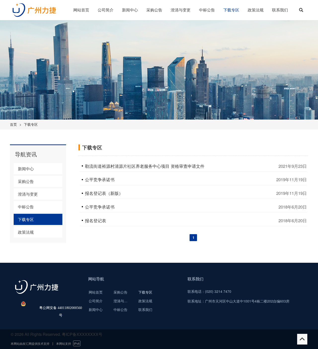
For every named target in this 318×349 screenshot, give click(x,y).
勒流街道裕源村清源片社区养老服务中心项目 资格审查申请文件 (144, 166)
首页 (13, 124)
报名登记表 (95, 220)
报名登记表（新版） (104, 193)
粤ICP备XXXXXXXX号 (82, 334)
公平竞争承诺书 (100, 179)
